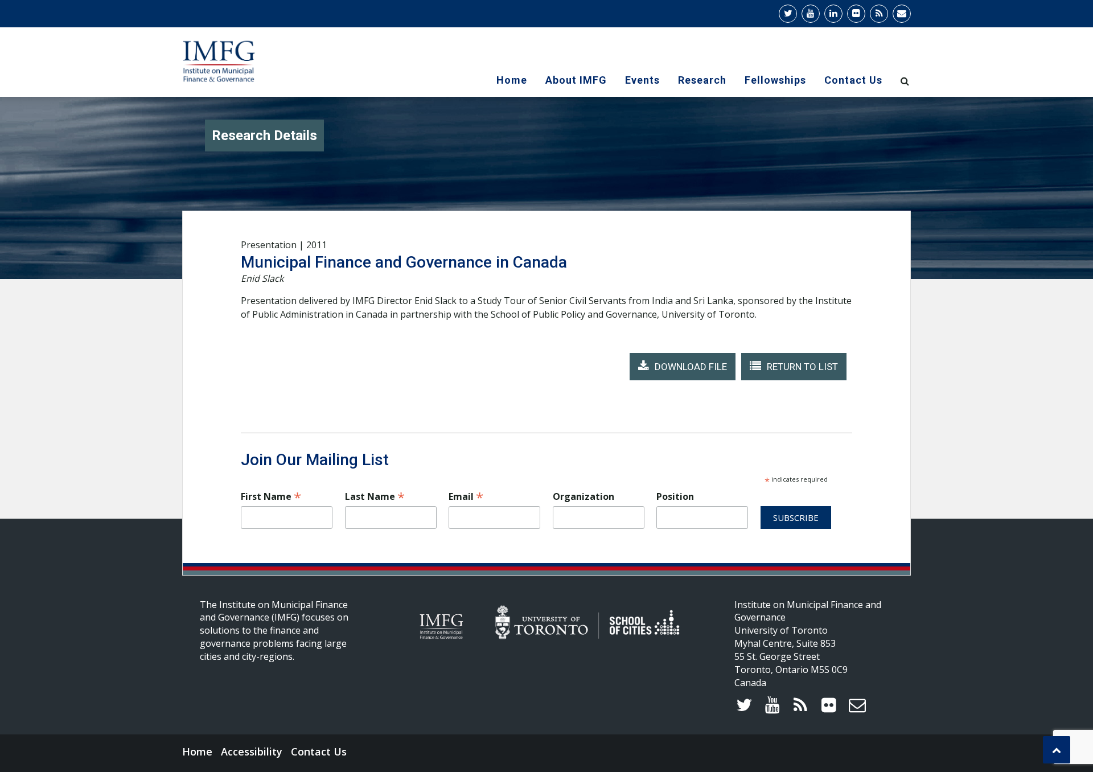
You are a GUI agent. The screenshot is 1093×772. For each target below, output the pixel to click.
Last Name (375, 496)
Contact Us (853, 80)
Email (466, 496)
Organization (583, 496)
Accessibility (251, 751)
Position (675, 496)
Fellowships (775, 80)
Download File (691, 366)
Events (642, 80)
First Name (271, 496)
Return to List (802, 366)
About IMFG (576, 80)
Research (702, 80)
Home (511, 80)
